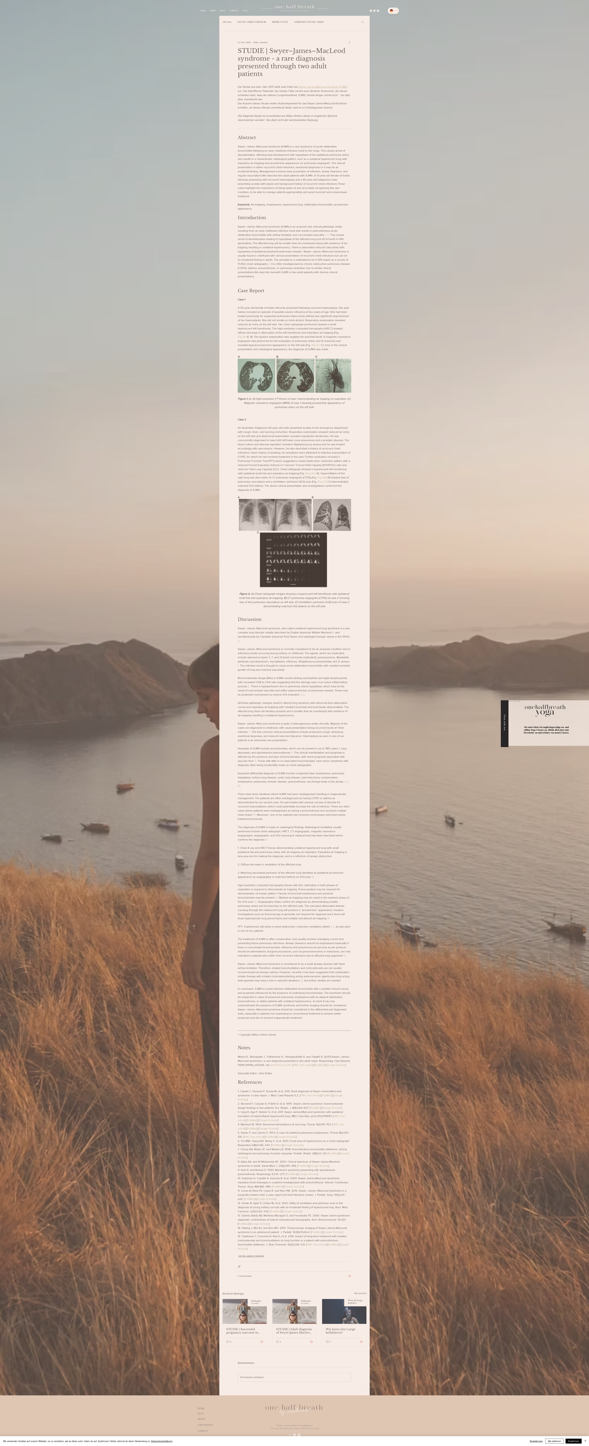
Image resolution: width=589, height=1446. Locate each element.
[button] (583, 695)
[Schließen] (585, 1441)
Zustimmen (573, 1441)
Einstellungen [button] (536, 1441)
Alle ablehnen (554, 1441)
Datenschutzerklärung (161, 1441)
